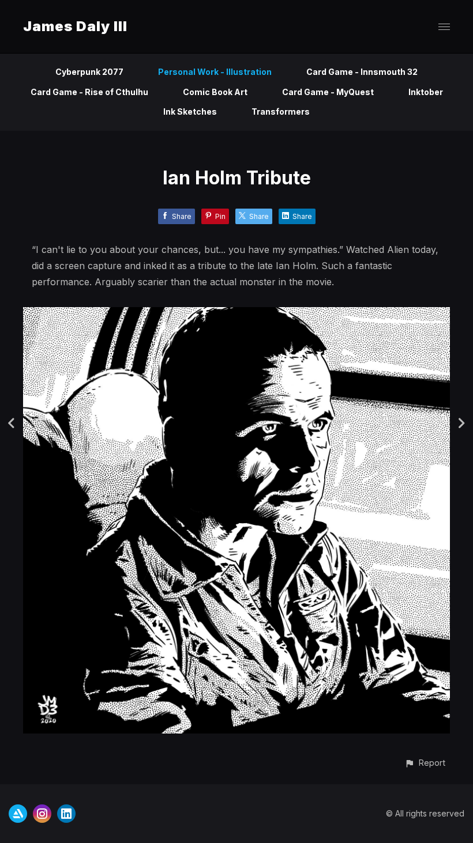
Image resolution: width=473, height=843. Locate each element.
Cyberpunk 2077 (89, 72)
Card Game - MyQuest (328, 92)
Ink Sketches (190, 111)
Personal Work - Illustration (215, 72)
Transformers (280, 111)
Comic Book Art (215, 92)
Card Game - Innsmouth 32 (362, 72)
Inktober (425, 92)
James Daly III (75, 26)
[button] (425, 762)
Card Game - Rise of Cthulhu (89, 92)
